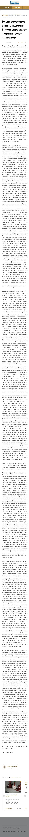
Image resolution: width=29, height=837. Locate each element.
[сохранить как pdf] (24, 46)
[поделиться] (17, 46)
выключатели (5, 15)
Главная (3, 14)
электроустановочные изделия (13, 14)
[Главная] (14, 3)
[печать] (21, 46)
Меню (16, 7)
